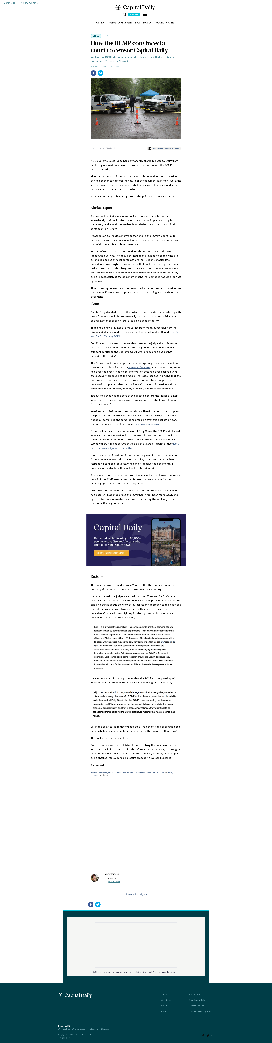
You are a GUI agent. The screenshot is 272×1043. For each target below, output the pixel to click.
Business (148, 22)
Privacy (164, 1011)
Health (137, 22)
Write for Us (166, 1000)
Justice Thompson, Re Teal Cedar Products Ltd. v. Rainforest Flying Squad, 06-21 (127, 773)
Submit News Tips (196, 1006)
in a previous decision (147, 424)
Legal (96, 36)
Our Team (165, 994)
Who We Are (194, 994)
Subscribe (134, 14)
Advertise (165, 1006)
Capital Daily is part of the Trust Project (167, 148)
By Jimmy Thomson (98, 66)
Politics (100, 22)
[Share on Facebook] (93, 73)
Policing (159, 22)
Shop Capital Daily (197, 1000)
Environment (125, 22)
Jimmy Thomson (112, 874)
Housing (111, 22)
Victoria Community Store (200, 1011)
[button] (145, 14)
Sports (170, 22)
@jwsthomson (114, 881)
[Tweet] (100, 73)
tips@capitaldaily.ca (136, 894)
